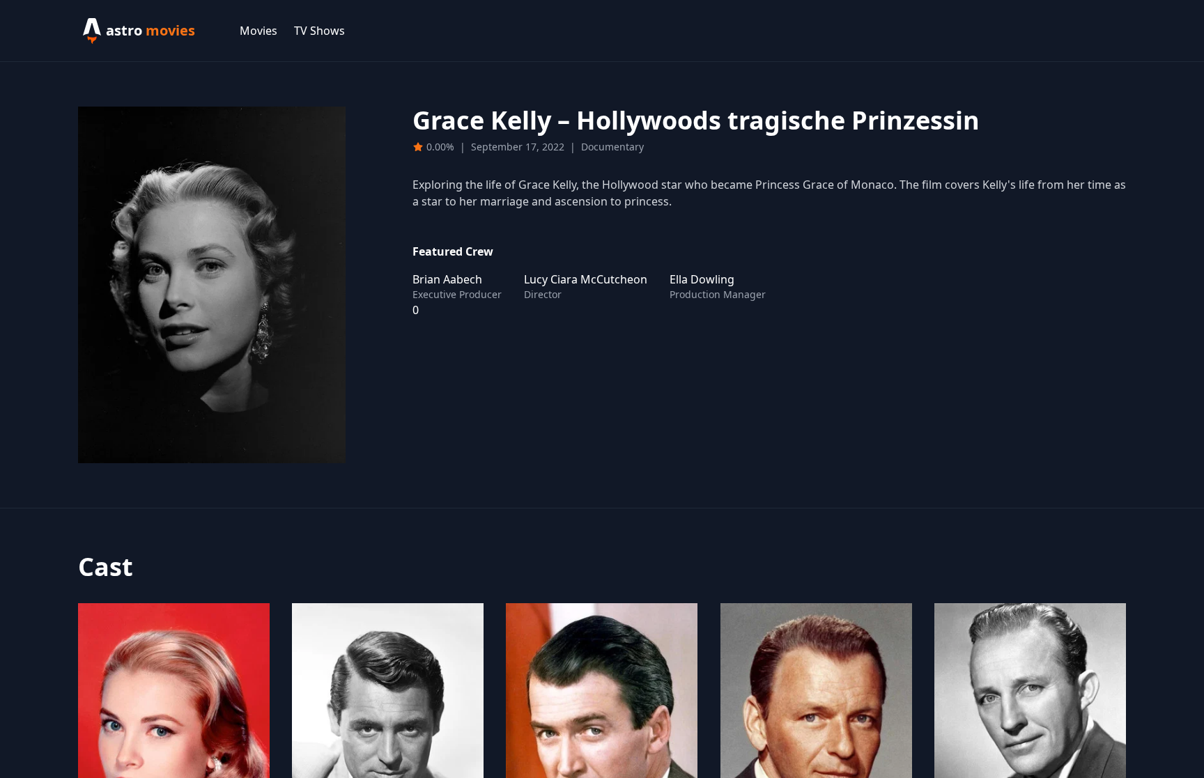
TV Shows (319, 30)
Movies (258, 30)
